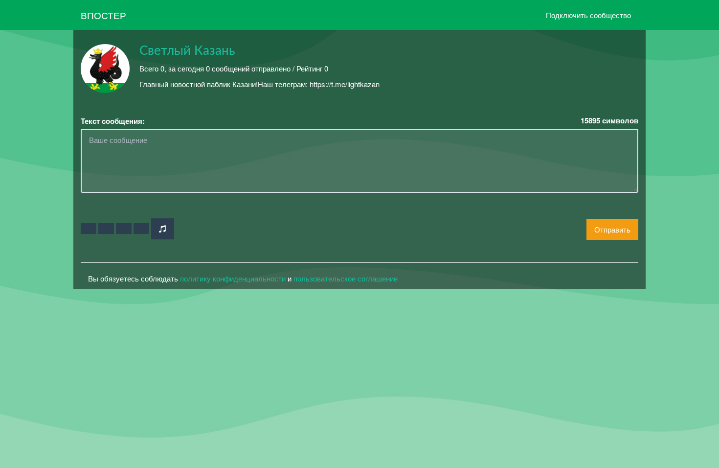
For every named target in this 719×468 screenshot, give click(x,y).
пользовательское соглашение (345, 278)
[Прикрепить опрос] (124, 228)
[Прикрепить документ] (141, 228)
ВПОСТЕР (103, 15)
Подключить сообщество (588, 15)
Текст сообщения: (113, 121)
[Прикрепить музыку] (162, 228)
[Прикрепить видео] (106, 228)
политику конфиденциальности (233, 278)
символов (609, 121)
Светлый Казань (187, 51)
